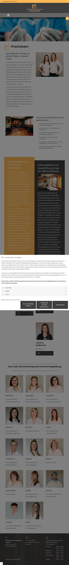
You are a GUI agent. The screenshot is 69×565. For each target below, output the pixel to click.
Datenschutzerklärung (7, 300)
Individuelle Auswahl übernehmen (44, 305)
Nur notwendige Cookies (28, 305)
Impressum (17, 300)
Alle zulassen (60, 305)
